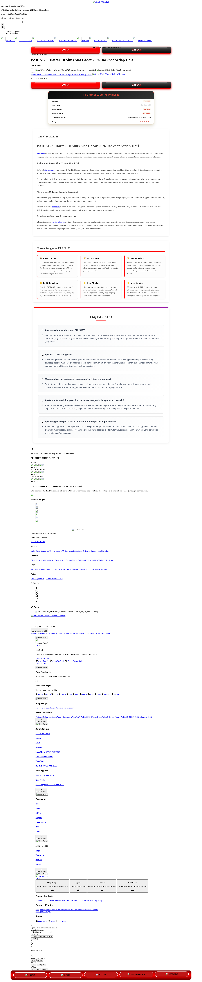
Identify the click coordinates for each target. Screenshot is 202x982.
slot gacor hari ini (58, 222)
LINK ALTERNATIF (138, 974)
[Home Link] (44, 877)
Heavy (44, 969)
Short (33, 965)
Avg (38, 969)
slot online (56, 207)
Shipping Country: (38, 930)
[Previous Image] (34, 72)
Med (39, 965)
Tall (44, 965)
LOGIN (65, 50)
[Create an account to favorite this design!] (32, 68)
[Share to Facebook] (37, 509)
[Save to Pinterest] (37, 515)
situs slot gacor (49, 170)
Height (33, 962)
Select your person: (38, 958)
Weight (33, 967)
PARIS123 (41, 153)
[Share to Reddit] (37, 518)
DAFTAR (136, 50)
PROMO (32, 975)
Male (33, 960)
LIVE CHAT (173, 974)
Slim (33, 969)
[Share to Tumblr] (37, 522)
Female (39, 960)
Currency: (34, 934)
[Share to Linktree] (37, 512)
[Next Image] (32, 72)
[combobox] (12, 22)
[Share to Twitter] (37, 505)
